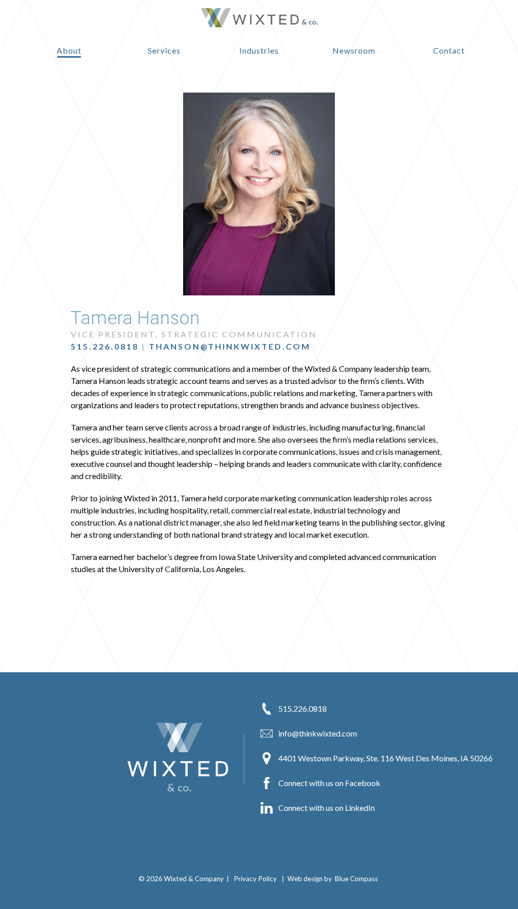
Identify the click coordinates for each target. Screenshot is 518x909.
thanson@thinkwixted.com (230, 346)
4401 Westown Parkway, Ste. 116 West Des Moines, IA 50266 (385, 758)
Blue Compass (356, 879)
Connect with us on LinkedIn (326, 808)
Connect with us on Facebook (328, 783)
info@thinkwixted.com (317, 734)
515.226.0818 (105, 346)
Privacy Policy (255, 879)
